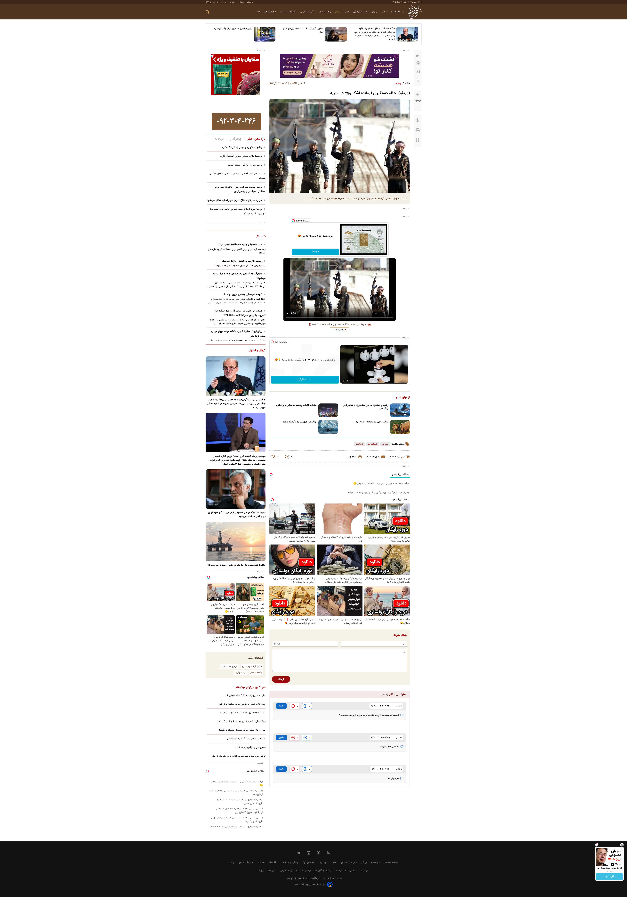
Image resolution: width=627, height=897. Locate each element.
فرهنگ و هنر (271, 12)
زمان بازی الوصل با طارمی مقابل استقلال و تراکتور (242, 704)
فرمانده (359, 444)
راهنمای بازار (325, 12)
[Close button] (622, 845)
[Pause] (344, 381)
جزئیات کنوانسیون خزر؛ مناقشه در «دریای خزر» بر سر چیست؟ (236, 565)
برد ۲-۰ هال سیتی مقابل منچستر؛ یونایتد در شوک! (242, 730)
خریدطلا (315, 252)
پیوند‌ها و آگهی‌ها (323, 871)
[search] (207, 12)
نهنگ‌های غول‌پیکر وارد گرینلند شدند (299, 422)
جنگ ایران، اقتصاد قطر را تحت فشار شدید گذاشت (241, 721)
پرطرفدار (235, 139)
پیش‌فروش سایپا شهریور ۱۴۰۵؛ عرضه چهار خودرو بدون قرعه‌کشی (238, 333)
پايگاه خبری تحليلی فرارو (307, 878)
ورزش (374, 12)
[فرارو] (414, 12)
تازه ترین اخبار (256, 139)
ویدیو (338, 12)
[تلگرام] (299, 853)
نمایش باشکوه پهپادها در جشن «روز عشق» (296, 405)
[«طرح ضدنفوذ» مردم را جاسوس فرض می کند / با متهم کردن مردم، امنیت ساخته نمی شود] (235, 489)
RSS (207, 2)
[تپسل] (293, 220)
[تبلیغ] (339, 65)
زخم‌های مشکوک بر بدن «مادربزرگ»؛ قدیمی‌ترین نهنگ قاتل (365, 407)
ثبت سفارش (304, 379)
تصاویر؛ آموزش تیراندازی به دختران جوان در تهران (303, 30)
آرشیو (214, 2)
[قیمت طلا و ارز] (418, 121)
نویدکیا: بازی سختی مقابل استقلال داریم (241, 156)
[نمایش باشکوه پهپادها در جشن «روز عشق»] (328, 410)
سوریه (385, 444)
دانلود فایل (338, 330)
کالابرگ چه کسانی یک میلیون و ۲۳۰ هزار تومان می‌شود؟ (239, 276)
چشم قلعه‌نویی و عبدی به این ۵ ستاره (242, 147)
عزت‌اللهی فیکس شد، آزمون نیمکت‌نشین (246, 739)
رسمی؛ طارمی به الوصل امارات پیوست (242, 261)
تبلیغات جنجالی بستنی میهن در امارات (242, 294)
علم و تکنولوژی (360, 12)
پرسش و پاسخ (303, 871)
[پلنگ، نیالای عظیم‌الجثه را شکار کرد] (400, 427)
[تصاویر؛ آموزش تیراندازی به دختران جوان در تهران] (336, 34)
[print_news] (418, 63)
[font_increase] (417, 94)
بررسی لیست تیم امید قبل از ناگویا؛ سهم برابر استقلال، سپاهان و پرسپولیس (240, 189)
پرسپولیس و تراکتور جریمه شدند (245, 165)
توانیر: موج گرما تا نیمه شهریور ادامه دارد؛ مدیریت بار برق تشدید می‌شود (238, 758)
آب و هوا (271, 871)
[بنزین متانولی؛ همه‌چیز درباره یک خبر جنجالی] (264, 34)
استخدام (250, 2)
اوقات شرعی (286, 871)
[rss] (328, 853)
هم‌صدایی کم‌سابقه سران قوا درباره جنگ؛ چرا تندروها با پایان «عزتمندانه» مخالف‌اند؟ (240, 313)
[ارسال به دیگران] (418, 71)
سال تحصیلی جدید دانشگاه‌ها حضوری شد (239, 245)
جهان (258, 12)
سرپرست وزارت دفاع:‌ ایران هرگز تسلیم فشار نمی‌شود (234, 200)
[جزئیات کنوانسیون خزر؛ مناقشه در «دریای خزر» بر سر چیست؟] (235, 541)
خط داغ (260, 237)
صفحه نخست (397, 12)
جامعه (283, 12)
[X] (318, 853)
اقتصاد (293, 12)
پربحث (219, 139)
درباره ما (233, 2)
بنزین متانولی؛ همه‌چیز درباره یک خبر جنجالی (232, 28)
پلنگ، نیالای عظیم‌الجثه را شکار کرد (372, 422)
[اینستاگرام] (309, 853)
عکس (347, 12)
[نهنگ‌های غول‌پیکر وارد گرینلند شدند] (328, 427)
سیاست (383, 12)
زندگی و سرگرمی (308, 12)
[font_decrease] (417, 106)
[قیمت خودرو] (418, 131)
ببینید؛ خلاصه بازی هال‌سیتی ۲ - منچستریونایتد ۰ (242, 713)
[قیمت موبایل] (417, 140)
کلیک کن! (609, 877)
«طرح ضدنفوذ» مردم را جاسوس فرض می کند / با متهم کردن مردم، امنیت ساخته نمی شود (236, 515)
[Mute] (348, 381)
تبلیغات (241, 2)
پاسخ (281, 706)
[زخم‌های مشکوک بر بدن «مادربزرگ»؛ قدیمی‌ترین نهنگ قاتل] (400, 410)
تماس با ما (223, 2)
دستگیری (372, 444)
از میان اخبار (403, 398)
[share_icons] (417, 79)
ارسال (281, 679)
